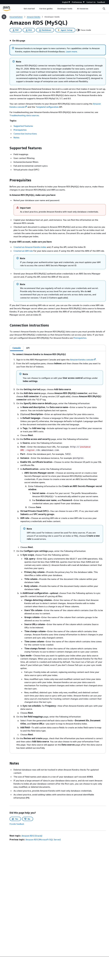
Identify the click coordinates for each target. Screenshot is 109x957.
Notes (16, 137)
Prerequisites (20, 129)
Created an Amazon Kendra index (30, 247)
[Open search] (104, 8)
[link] (52, 16)
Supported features (23, 126)
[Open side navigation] (4, 16)
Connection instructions (25, 133)
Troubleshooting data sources (24, 115)
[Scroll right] (90, 8)
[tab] (16, 348)
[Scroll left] (21, 8)
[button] (17, 40)
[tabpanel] (58, 552)
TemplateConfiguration (47, 107)
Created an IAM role (23, 251)
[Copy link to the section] (7, 148)
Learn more (71, 51)
